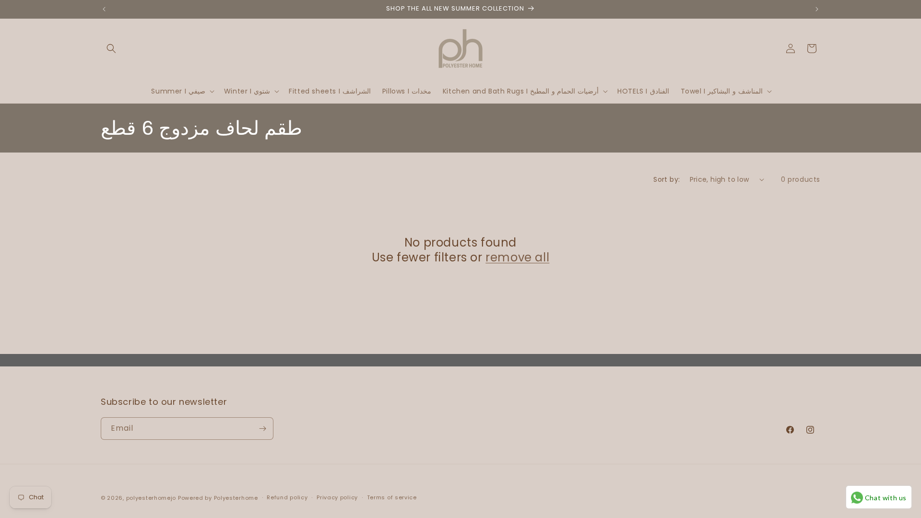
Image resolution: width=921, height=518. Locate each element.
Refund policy (287, 497)
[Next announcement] (816, 9)
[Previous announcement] (104, 9)
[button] (111, 48)
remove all (517, 257)
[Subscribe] (262, 428)
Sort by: (666, 179)
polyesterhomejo (151, 498)
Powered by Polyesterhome (218, 498)
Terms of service (392, 497)
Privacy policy (337, 497)
